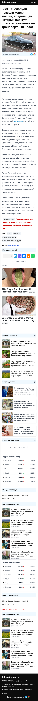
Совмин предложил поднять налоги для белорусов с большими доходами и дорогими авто (18, 223)
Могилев (5, 499)
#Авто (9, 233)
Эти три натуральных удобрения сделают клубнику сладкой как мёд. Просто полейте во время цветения (23, 356)
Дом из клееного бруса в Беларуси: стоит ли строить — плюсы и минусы (23, 344)
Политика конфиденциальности (12, 689)
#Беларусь (17, 233)
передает (18, 121)
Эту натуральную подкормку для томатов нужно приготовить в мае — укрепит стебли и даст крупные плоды (23, 366)
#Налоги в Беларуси (9, 237)
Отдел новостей (13, 245)
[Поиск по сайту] (35, 2)
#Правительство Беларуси (11, 241)
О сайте (4, 693)
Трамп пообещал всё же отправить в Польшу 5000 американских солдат (22, 533)
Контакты (28, 689)
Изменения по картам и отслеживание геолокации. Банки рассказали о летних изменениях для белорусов (22, 544)
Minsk (4, 495)
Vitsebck (25, 495)
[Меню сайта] (32, 2)
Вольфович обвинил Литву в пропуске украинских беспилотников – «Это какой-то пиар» (23, 555)
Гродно (17, 495)
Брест (10, 495)
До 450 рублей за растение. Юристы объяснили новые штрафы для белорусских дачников (22, 375)
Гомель (13, 499)
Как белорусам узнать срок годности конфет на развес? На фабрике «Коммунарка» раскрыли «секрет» (24, 418)
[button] (31, 54)
